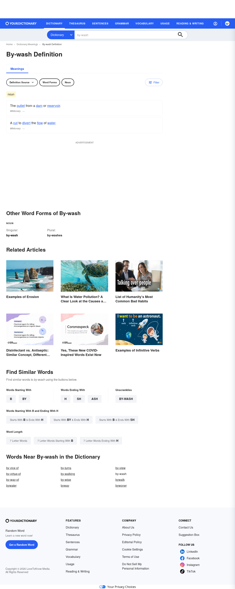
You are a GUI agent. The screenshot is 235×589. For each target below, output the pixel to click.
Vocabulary (73, 557)
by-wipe (66, 480)
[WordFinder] (227, 23)
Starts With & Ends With (26, 420)
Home (9, 44)
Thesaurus (73, 535)
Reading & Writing (78, 571)
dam (39, 105)
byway (65, 485)
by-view (120, 468)
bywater (11, 485)
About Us (128, 527)
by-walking (68, 474)
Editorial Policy (132, 542)
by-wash (126, 399)
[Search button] (182, 35)
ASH (94, 399)
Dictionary (57, 35)
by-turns (66, 468)
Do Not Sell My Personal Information (135, 566)
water (51, 122)
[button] (215, 23)
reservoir (53, 105)
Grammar (72, 549)
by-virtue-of (13, 474)
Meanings (17, 69)
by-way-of (12, 480)
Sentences (73, 542)
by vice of (12, 468)
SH (79, 399)
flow (40, 122)
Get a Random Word (21, 544)
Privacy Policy (131, 535)
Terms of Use (130, 557)
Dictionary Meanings (27, 44)
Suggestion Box (189, 535)
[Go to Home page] (21, 23)
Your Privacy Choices (121, 587)
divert (26, 122)
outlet (21, 105)
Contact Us (186, 527)
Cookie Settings (132, 549)
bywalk (120, 480)
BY (24, 399)
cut (15, 122)
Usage (70, 564)
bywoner (121, 485)
